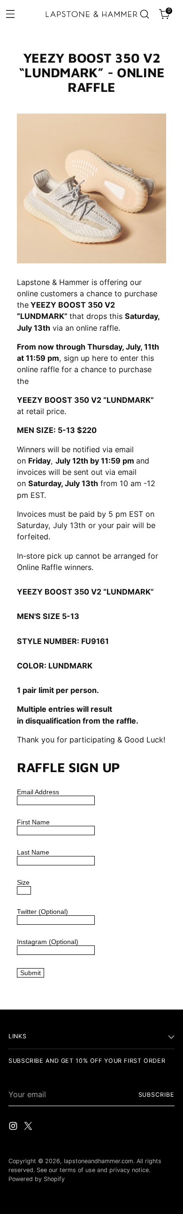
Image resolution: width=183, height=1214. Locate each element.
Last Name (33, 852)
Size (23, 882)
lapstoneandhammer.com (98, 1161)
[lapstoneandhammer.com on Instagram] (14, 1127)
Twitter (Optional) (42, 911)
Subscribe (156, 1094)
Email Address (38, 792)
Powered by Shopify (36, 1178)
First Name (33, 822)
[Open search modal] (144, 14)
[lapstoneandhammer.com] (91, 14)
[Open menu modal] (10, 13)
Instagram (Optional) (47, 941)
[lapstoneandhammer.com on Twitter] (29, 1127)
